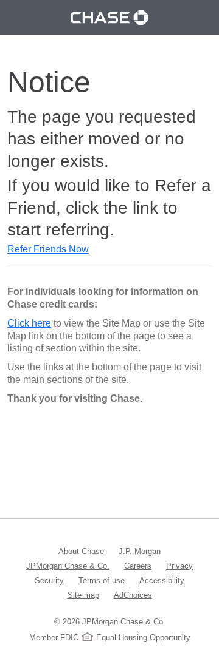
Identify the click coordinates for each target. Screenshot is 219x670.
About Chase (81, 551)
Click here (29, 323)
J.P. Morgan (140, 551)
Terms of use (101, 580)
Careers (137, 565)
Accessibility (161, 580)
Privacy (179, 565)
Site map (83, 595)
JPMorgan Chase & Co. (67, 565)
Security (49, 580)
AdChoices (133, 595)
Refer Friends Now (48, 249)
